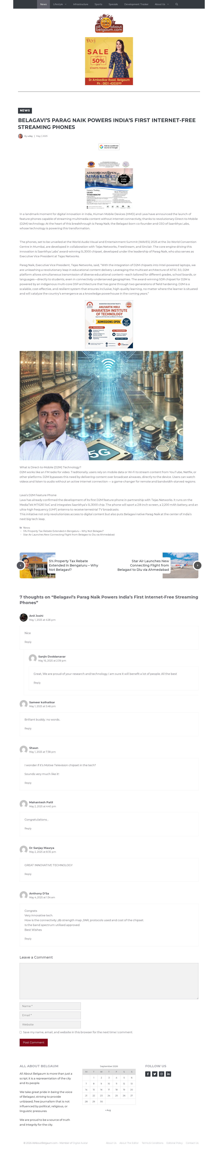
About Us (111, 1143)
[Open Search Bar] (176, 4)
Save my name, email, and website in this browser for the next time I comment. (78, 1032)
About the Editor (129, 1143)
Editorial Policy (174, 1143)
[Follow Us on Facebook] (147, 1074)
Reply (28, 642)
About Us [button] (160, 4)
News (43, 4)
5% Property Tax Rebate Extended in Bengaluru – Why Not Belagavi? (63, 531)
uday (30, 136)
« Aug (108, 1110)
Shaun (33, 747)
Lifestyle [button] (58, 4)
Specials (113, 4)
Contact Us (192, 1143)
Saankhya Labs (179, 223)
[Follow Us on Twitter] (154, 1074)
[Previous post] (20, 565)
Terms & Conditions (152, 1143)
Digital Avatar (80, 1143)
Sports (98, 4)
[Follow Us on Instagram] (161, 1074)
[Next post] (198, 565)
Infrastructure (80, 4)
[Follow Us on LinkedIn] (168, 1074)
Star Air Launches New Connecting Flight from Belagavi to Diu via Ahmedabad (68, 534)
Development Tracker (136, 4)
